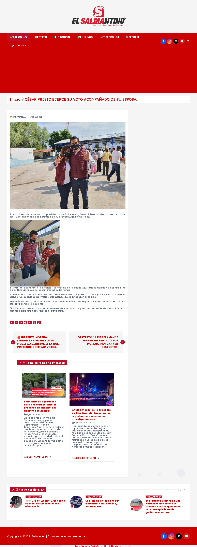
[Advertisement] (98, 71)
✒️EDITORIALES (109, 37)
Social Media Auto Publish (86, 546)
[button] (180, 490)
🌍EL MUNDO (85, 37)
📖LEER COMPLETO (36, 456)
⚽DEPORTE (133, 37)
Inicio (15, 99)
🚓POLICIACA (18, 45)
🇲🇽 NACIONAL (62, 37)
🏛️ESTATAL (40, 37)
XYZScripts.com (115, 546)
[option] (38, 501)
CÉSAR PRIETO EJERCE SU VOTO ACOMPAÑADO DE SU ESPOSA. (81, 99)
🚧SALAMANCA (19, 37)
